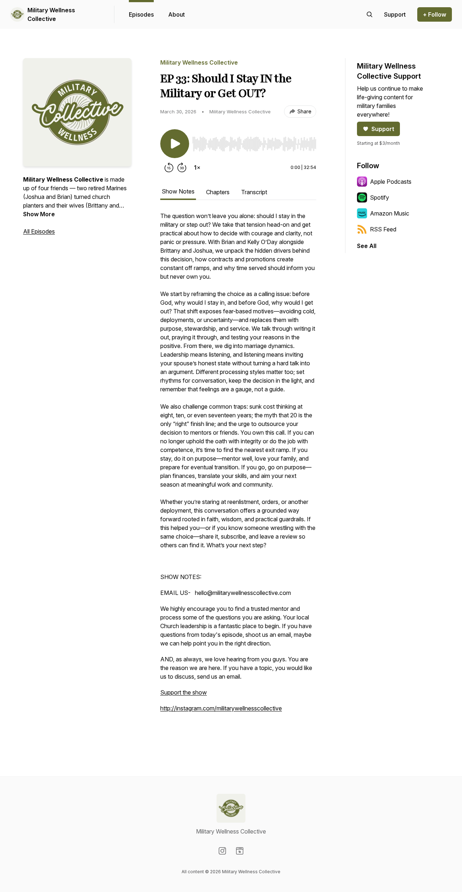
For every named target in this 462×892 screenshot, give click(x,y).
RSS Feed (383, 229)
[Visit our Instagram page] (222, 850)
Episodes (141, 14)
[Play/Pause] (174, 143)
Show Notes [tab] (178, 191)
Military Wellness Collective (51, 14)
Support (382, 128)
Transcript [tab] (254, 192)
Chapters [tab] (218, 192)
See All (366, 245)
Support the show (183, 692)
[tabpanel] (238, 474)
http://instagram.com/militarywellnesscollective (221, 708)
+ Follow (434, 14)
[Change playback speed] (197, 167)
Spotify (379, 197)
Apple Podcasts (390, 181)
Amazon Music (389, 213)
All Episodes (39, 231)
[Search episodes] (369, 14)
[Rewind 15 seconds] (169, 167)
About (176, 14)
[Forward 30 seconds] (182, 167)
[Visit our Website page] (239, 850)
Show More (39, 214)
